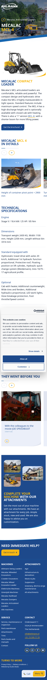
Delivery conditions (19, 664)
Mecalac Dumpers (9, 599)
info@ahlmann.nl (32, 633)
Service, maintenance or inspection (11, 623)
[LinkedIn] (27, 650)
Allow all (23, 359)
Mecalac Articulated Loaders (21, 19)
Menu (37, 673)
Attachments (6, 632)
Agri (26, 568)
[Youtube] (43, 650)
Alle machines (7, 609)
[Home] (9, 6)
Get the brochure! (11, 127)
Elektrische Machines (10, 588)
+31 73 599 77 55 (32, 637)
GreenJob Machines (9, 592)
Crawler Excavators (9, 578)
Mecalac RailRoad (9, 596)
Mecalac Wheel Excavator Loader (8, 583)
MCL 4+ (31, 116)
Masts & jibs (30, 578)
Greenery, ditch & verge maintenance (35, 587)
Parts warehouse (8, 628)
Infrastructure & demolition (32, 573)
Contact (4, 645)
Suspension (29, 582)
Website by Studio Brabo (10, 667)
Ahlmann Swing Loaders (11, 568)
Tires (3, 635)
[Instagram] (32, 650)
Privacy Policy (6, 664)
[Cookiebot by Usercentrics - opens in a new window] (33, 311)
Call (28, 673)
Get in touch (9, 552)
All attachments (31, 592)
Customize (22, 367)
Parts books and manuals (8, 640)
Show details (34, 351)
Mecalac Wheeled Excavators (9, 573)
